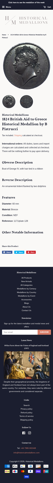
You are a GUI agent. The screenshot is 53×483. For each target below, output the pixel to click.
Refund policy (26, 413)
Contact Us (26, 310)
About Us (26, 307)
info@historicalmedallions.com (26, 453)
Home (4, 35)
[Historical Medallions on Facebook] (23, 434)
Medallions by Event (26, 296)
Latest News (26, 340)
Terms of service (26, 416)
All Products (26, 278)
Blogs (26, 303)
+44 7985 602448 (28, 448)
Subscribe (44, 332)
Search (27, 405)
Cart (49, 7)
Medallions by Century (26, 289)
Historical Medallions (34, 461)
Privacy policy (26, 409)
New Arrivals (26, 281)
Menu (8, 7)
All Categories (26, 285)
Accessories (26, 300)
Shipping (18, 135)
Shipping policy (26, 420)
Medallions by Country (26, 292)
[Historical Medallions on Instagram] (29, 434)
